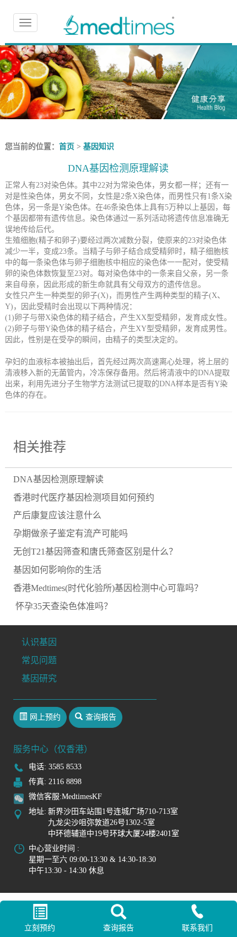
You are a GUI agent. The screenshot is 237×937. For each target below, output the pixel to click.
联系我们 (197, 928)
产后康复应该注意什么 (57, 515)
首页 (66, 146)
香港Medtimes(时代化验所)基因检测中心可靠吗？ (108, 588)
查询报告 (118, 928)
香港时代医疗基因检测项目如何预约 (83, 497)
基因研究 (39, 678)
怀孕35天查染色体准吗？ (62, 606)
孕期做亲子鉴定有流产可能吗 (70, 533)
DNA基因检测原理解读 (58, 479)
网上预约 (45, 717)
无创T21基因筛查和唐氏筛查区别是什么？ (95, 551)
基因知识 (98, 146)
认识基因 (39, 642)
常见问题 (39, 660)
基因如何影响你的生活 (57, 569)
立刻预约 (39, 928)
